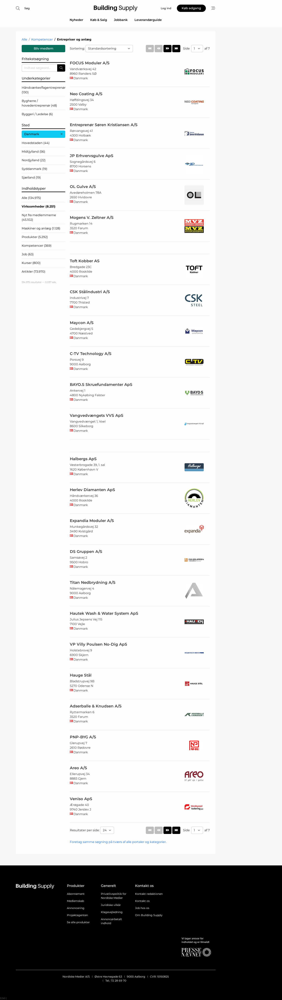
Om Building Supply (148, 915)
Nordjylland (33, 160)
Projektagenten (77, 915)
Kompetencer (42, 39)
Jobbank (121, 20)
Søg (27, 8)
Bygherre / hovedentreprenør (39, 103)
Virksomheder (38, 206)
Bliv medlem (43, 48)
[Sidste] (176, 48)
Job (28, 254)
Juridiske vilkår (111, 905)
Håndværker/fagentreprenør (43, 90)
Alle (24, 39)
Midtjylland (33, 151)
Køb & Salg (98, 20)
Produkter (35, 237)
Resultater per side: (85, 830)
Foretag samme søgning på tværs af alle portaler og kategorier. (118, 842)
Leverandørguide (148, 20)
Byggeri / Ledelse (37, 114)
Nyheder (76, 20)
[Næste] (167, 48)
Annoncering (75, 908)
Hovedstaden (35, 143)
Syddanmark (34, 169)
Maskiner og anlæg (41, 228)
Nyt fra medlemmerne (39, 217)
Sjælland (31, 177)
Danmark (31, 134)
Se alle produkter (78, 922)
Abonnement (76, 894)
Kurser (31, 263)
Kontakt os (142, 901)
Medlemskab (75, 901)
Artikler (33, 271)
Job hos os (142, 908)
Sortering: (78, 48)
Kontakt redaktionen (149, 894)
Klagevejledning (112, 912)
